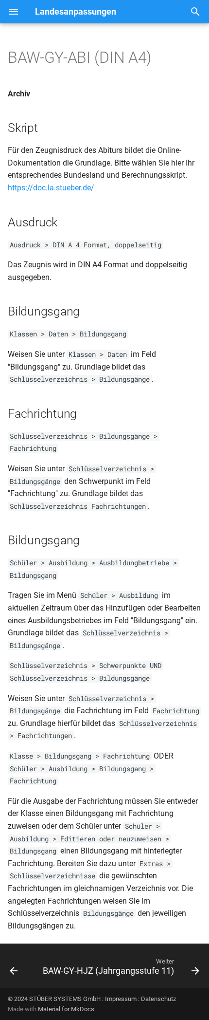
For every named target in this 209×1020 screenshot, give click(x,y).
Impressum (121, 998)
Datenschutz (158, 998)
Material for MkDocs (66, 1009)
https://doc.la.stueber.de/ (51, 187)
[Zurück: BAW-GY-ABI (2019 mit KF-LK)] (13, 969)
